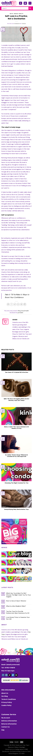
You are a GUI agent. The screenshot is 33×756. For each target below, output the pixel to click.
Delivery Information (9, 721)
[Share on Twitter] (14, 304)
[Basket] (25, 3)
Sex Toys (26, 745)
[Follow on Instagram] (6, 675)
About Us (4, 693)
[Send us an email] (16, 675)
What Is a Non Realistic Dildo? (16, 606)
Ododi (24, 23)
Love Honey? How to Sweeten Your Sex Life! (18, 618)
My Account (5, 718)
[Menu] (30, 3)
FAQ (2, 730)
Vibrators (11, 747)
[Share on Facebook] (11, 304)
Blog (11, 13)
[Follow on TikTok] (9, 675)
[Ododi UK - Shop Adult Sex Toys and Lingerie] (8, 3)
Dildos (16, 747)
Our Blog (4, 696)
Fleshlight (22, 747)
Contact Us (5, 727)
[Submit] (30, 8)
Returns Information (9, 724)
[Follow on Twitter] (12, 675)
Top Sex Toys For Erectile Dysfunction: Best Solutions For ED (17, 612)
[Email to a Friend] (18, 304)
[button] (15, 680)
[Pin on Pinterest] (21, 304)
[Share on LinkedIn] (24, 304)
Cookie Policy (6, 705)
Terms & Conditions (8, 699)
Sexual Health (18, 13)
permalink (20, 312)
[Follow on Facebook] (3, 675)
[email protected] (13, 664)
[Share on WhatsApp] (8, 304)
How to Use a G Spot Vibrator (16, 601)
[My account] (20, 3)
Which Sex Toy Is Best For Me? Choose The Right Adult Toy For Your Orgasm (18, 595)
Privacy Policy (6, 702)
